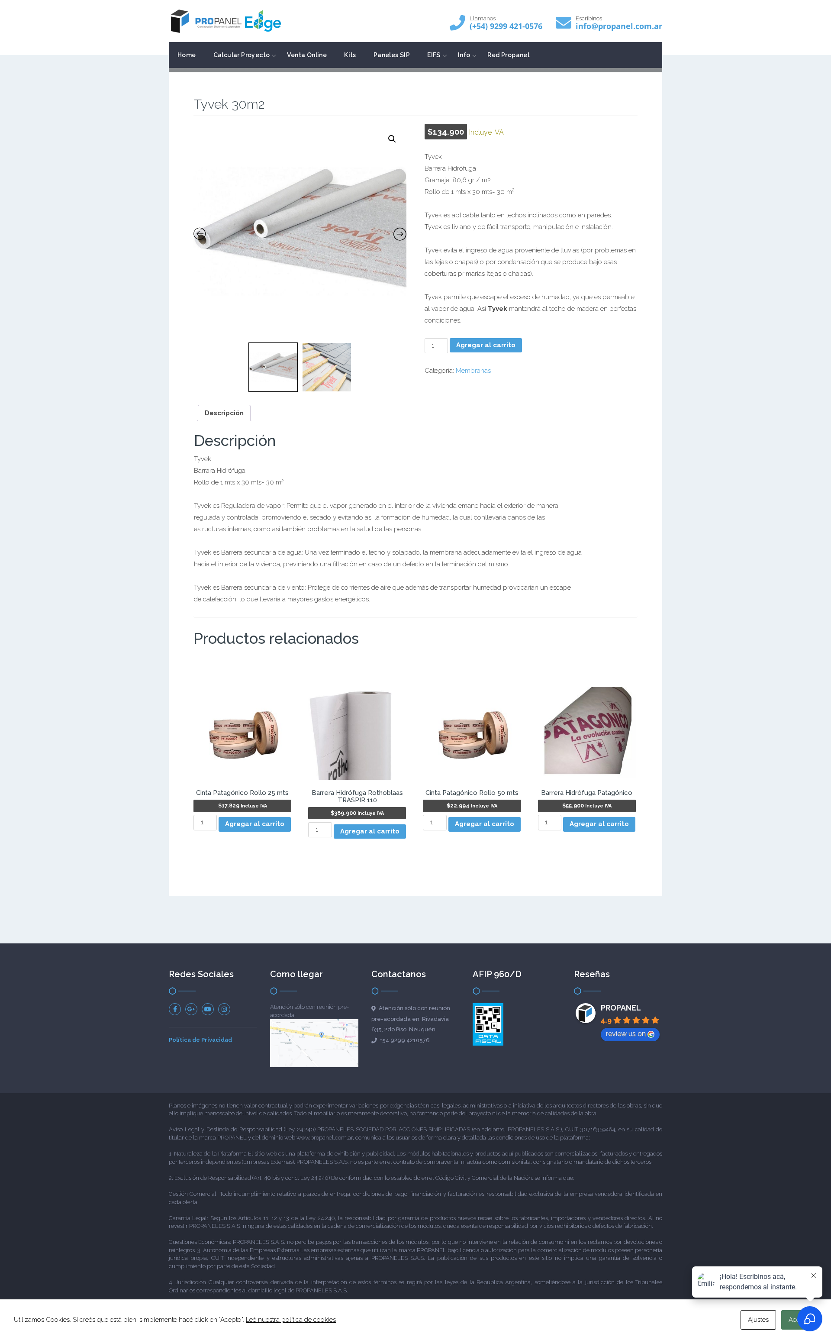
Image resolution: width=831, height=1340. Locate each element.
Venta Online (307, 55)
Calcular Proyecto (241, 55)
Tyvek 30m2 (228, 104)
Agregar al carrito (485, 345)
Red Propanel (508, 55)
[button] (392, 139)
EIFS (434, 55)
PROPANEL (621, 1007)
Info (464, 55)
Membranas (473, 371)
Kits (350, 55)
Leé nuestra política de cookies (291, 1320)
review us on (626, 1034)
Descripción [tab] (224, 413)
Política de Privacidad (200, 1039)
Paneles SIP (392, 55)
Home (186, 55)
